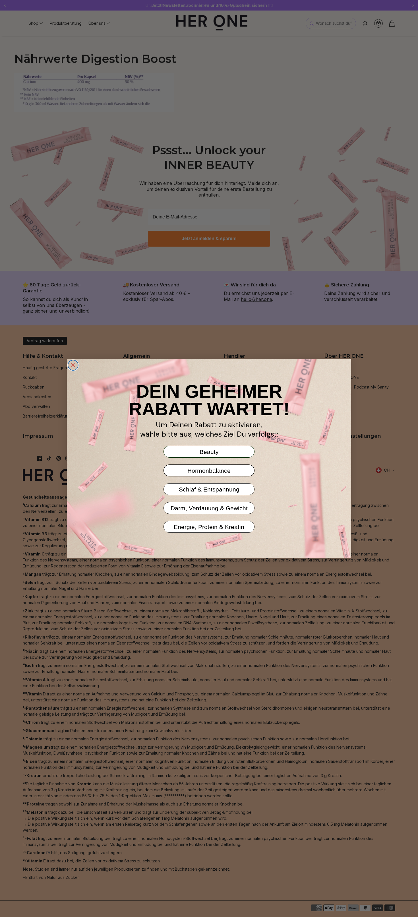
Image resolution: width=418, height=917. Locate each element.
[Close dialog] (73, 365)
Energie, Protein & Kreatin (209, 527)
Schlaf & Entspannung (209, 489)
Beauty (209, 452)
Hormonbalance (209, 470)
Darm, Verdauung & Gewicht (209, 508)
